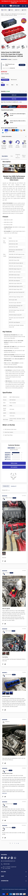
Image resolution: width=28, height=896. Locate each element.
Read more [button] (4, 793)
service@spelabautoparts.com (9, 861)
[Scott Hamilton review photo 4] (11, 693)
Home (2, 14)
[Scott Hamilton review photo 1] (14, 684)
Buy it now (14, 99)
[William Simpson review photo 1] (14, 526)
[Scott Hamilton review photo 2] (4, 693)
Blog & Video (24, 156)
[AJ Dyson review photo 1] (14, 591)
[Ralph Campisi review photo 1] (14, 642)
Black (12, 84)
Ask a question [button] (14, 467)
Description (5, 156)
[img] (4, 495)
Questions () (13, 486)
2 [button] (12, 843)
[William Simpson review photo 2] (4, 553)
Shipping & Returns (17, 156)
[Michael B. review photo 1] (14, 740)
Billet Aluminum (14, 79)
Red (3, 84)
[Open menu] (2, 5)
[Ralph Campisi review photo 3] (7, 653)
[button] (4, 59)
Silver (7, 84)
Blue (17, 84)
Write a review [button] (14, 463)
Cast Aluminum (5, 79)
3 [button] (14, 843)
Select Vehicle (22, 64)
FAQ (12, 156)
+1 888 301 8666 (6, 864)
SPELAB (6, 889)
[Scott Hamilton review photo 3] (7, 693)
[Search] (5, 5)
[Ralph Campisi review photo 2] (4, 653)
